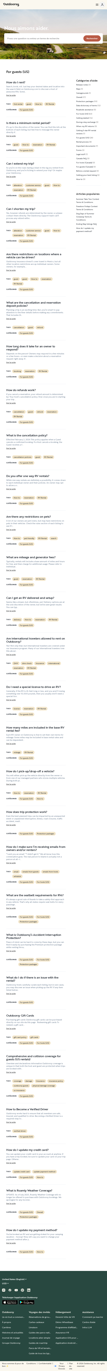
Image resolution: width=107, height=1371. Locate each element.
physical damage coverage (44, 1085)
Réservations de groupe (40, 1317)
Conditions (31, 1363)
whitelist (17, 876)
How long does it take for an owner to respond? (30, 347)
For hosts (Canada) (84, 162)
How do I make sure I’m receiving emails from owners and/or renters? (35, 848)
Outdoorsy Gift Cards (20, 1015)
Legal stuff (80, 154)
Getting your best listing (86, 175)
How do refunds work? (21, 390)
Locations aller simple (39, 1337)
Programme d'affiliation (67, 1327)
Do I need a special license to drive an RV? (33, 687)
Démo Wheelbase (64, 1322)
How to (38, 104)
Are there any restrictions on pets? (28, 516)
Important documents (85, 146)
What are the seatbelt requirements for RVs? (35, 895)
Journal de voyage (11, 1337)
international (53, 663)
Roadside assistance (84, 109)
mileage (17, 752)
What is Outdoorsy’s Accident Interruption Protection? (33, 936)
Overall (40, 1212)
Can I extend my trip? (20, 163)
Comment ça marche (92, 1317)
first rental (18, 104)
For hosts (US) (43, 882)
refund (40, 327)
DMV (16, 663)
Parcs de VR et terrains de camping (46, 1348)
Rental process (82, 141)
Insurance (40, 663)
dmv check (27, 663)
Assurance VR (62, 1332)
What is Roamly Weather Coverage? (29, 1190)
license (17, 708)
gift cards (34, 1037)
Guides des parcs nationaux (42, 1332)
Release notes (82, 84)
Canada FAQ (81, 158)
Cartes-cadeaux (36, 1322)
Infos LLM (87, 1327)
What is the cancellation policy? (26, 435)
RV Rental (50, 104)
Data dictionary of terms (86, 105)
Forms (79, 150)
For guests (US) (26, 109)
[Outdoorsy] (11, 4)
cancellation (19, 327)
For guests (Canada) (84, 166)
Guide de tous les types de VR (43, 1353)
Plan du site (71, 1366)
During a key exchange (86, 122)
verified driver (20, 1131)
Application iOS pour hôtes (69, 1337)
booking (17, 371)
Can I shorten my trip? (20, 209)
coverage (17, 1081)
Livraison (33, 1327)
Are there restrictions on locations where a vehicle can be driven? (33, 255)
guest (29, 104)
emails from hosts (50, 871)
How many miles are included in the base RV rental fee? (35, 729)
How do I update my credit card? (27, 1150)
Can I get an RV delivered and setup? (30, 598)
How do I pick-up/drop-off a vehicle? (30, 771)
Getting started (82, 118)
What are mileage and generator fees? (30, 557)
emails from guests (31, 871)
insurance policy (56, 1081)
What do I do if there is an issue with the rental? (32, 979)
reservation (37, 144)
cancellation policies (22, 457)
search (53, 538)
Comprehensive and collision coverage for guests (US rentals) (33, 1057)
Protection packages (45, 833)
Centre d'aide (88, 1322)
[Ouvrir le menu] (100, 4)
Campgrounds (82, 93)
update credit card (21, 1171)
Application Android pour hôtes (71, 1343)
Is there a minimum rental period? (28, 123)
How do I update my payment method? (31, 1230)
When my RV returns (85, 126)
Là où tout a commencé (13, 1317)
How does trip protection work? (26, 812)
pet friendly (29, 538)
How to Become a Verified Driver (27, 1109)
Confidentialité (44, 1363)
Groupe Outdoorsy (11, 1343)
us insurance (19, 1090)
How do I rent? (15, 82)
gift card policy (20, 1037)
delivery (17, 619)
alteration (18, 185)
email (16, 871)
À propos (6, 1322)
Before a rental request (86, 171)
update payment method (44, 1171)
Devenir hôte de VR (65, 1317)
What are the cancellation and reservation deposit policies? (33, 304)
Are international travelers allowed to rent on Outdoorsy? (35, 640)
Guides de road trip (38, 1343)
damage (28, 1081)
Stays (78, 88)
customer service (33, 185)
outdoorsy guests (21, 1085)
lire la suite (11, 95)
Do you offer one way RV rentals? (27, 476)
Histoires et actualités (12, 1332)
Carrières (6, 1327)
